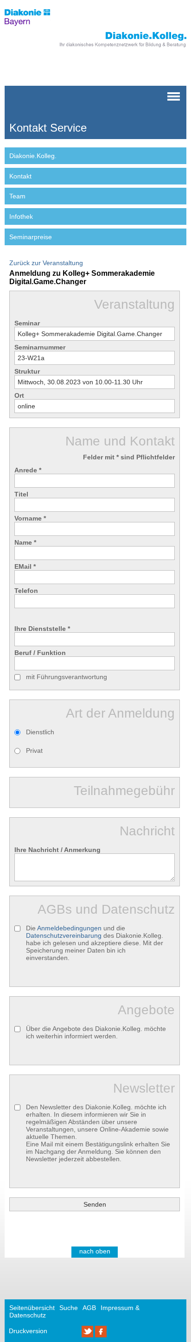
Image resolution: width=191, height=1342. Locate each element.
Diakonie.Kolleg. (33, 155)
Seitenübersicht (32, 1307)
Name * (25, 542)
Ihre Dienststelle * (42, 628)
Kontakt (20, 176)
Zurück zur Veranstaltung (46, 263)
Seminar (27, 323)
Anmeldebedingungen (69, 928)
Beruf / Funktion (40, 652)
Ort (19, 395)
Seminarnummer (39, 347)
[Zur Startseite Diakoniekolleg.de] (110, 47)
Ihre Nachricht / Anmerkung (57, 849)
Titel (21, 494)
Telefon (26, 590)
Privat (34, 750)
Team (17, 196)
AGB (89, 1307)
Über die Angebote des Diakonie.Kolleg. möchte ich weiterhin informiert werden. (96, 1032)
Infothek (21, 216)
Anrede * (27, 470)
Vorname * (30, 518)
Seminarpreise (30, 237)
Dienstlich (40, 732)
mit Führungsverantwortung (66, 677)
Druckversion (28, 1331)
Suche (68, 1307)
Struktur (27, 371)
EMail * (25, 566)
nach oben (94, 1251)
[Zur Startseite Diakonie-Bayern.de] (34, 28)
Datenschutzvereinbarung (64, 935)
